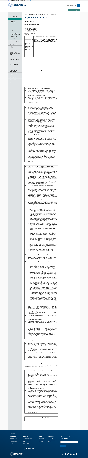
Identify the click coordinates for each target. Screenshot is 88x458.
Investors (63, 3)
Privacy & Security (51, 439)
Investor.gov (41, 438)
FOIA (24, 441)
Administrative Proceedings (43, 14)
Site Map (49, 441)
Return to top (12, 433)
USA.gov (40, 441)
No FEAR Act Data (26, 445)
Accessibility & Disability (27, 438)
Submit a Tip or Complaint (74, 10)
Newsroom (57, 3)
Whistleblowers (76, 3)
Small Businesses (69, 3)
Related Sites (41, 439)
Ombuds (24, 446)
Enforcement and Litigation (32, 14)
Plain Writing (50, 438)
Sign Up (63, 445)
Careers (11, 439)
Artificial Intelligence (27, 439)
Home (25, 14)
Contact (11, 443)
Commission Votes (13, 441)
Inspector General (26, 443)
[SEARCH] (78, 5)
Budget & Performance (14, 438)
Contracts (12, 445)
